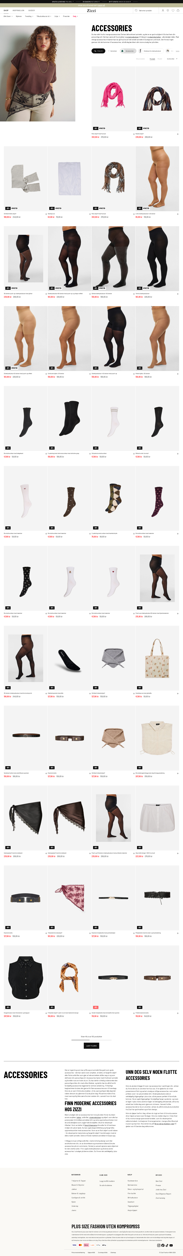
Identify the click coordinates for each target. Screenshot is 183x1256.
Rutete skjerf (140, 134)
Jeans (74, 1210)
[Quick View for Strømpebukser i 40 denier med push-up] (134, 374)
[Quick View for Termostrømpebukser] (177, 294)
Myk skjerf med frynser (99, 134)
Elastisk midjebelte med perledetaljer (103, 933)
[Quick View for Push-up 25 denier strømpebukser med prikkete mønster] (134, 853)
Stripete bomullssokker (99, 453)
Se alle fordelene (106, 1185)
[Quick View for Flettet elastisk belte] (177, 1013)
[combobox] (146, 10)
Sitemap (113, 1252)
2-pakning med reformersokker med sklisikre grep (63, 453)
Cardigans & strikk (78, 1198)
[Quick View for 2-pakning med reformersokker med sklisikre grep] (90, 453)
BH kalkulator (133, 1198)
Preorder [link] (66, 16)
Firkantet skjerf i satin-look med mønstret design (63, 1013)
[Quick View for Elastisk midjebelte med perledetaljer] (134, 933)
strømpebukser (133, 37)
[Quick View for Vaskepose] (90, 214)
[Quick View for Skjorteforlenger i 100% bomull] (177, 853)
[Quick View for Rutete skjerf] (177, 134)
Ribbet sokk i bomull (142, 453)
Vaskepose (51, 214)
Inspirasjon (18, 10)
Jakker (74, 1189)
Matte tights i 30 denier (143, 373)
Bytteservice (132, 1185)
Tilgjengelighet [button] (133, 1206)
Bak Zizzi (159, 1181)
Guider (32, 10)
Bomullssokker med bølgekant (13, 453)
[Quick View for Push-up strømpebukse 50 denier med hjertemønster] (177, 613)
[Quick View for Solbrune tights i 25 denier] (90, 374)
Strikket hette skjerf (10, 214)
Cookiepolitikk (102, 1252)
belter (79, 1117)
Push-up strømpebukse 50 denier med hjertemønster (152, 613)
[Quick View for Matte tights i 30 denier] (177, 374)
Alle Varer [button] (7, 16)
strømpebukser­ (95, 1117)
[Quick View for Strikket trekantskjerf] (134, 693)
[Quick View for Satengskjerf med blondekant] (46, 853)
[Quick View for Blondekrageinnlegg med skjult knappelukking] (177, 773)
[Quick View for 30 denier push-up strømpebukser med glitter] (46, 294)
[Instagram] (158, 1245)
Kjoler (74, 1202)
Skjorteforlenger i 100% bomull (145, 853)
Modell (160, 59)
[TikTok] (167, 1245)
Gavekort (131, 1202)
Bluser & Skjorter (78, 1185)
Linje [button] (56, 16)
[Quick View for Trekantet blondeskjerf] (90, 933)
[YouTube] (171, 1245)
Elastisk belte (52, 773)
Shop (6, 10)
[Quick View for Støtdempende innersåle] (90, 693)
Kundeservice (133, 1181)
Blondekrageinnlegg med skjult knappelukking (150, 773)
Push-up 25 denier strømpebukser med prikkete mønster (109, 853)
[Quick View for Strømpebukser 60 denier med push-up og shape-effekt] (90, 294)
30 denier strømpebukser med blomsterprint (18, 693)
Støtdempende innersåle (55, 693)
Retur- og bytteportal (135, 1189)
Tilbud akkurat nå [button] (43, 16)
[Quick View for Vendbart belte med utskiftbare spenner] (46, 773)
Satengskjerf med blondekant (13, 853)
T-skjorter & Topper (79, 1181)
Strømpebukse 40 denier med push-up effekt (18, 373)
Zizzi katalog (160, 1198)
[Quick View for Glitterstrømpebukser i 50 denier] (134, 294)
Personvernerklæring (78, 1252)
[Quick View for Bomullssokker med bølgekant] (46, 453)
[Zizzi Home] (91, 10)
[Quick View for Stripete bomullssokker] (134, 453)
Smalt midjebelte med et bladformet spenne (105, 1013)
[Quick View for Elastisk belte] (90, 773)
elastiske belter (155, 37)
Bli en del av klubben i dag (164, 1124)
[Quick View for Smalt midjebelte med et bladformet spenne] (134, 1013)
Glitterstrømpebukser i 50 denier (102, 293)
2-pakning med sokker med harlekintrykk (104, 533)
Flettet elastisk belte (142, 1013)
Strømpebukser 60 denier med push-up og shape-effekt (65, 293)
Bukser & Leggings (78, 1193)
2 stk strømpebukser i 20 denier (145, 214)
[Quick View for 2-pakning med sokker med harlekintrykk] (134, 533)
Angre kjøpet (132, 1210)
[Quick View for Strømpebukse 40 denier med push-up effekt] (46, 374)
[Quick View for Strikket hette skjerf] (46, 214)
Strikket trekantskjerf (98, 693)
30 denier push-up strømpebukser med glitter (18, 293)
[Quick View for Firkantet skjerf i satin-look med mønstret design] (90, 1013)
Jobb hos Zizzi (161, 1189)
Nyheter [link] (19, 16)
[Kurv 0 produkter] (178, 10)
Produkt (152, 59)
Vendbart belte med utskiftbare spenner (16, 773)
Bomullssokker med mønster (13, 533)
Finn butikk (132, 1193)
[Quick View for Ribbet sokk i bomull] (177, 453)
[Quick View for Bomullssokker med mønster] (46, 533)
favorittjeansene (91, 1125)
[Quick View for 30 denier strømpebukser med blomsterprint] (46, 693)
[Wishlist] (131, 69)
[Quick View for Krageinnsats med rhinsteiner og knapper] (46, 1013)
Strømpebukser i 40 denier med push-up (104, 373)
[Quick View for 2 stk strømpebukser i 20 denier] (177, 214)
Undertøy (75, 1206)
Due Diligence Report (163, 1194)
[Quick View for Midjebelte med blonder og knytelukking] (177, 933)
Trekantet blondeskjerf (55, 933)
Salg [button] (74, 16)
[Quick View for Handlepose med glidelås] (177, 693)
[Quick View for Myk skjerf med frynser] (134, 134)
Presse (158, 1185)
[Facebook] (162, 1245)
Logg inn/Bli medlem (107, 1181)
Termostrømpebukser (142, 293)
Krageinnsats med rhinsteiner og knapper (17, 1013)
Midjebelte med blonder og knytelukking (148, 933)
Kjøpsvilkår (91, 1252)
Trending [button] (28, 16)
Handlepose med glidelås (144, 693)
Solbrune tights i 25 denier (56, 373)
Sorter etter (170, 59)
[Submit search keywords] (136, 10)
